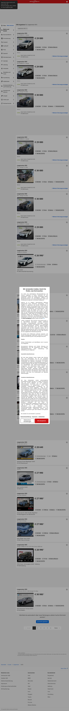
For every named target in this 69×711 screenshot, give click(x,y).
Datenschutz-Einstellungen (27, 420)
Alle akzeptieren (41, 420)
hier (44, 318)
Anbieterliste (42, 416)
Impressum (34, 416)
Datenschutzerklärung (26, 416)
